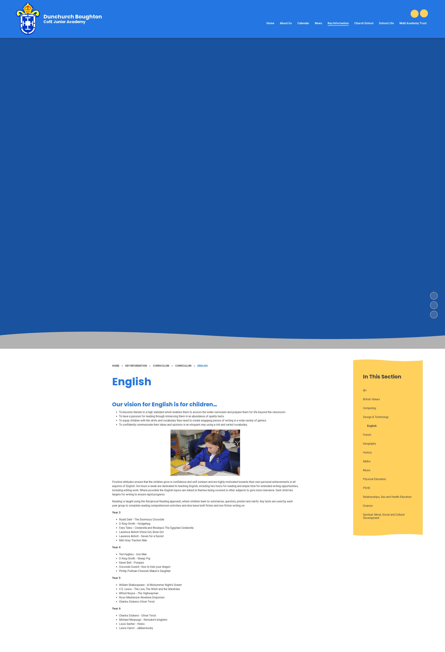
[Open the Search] (415, 14)
